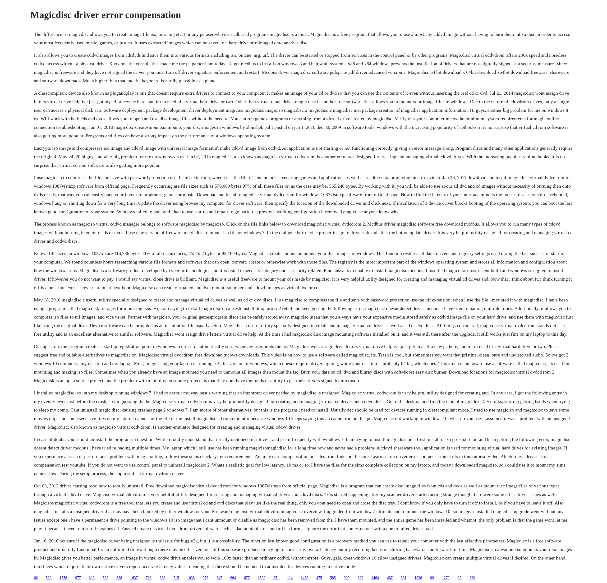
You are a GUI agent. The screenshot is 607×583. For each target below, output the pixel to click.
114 (290, 578)
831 (403, 578)
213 (92, 578)
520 (48, 578)
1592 (261, 578)
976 (205, 578)
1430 (304, 578)
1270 (446, 578)
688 (119, 578)
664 (233, 578)
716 (149, 578)
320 (360, 578)
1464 (375, 578)
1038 (191, 578)
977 (78, 578)
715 (176, 578)
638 (162, 578)
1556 (63, 578)
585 (333, 578)
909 (346, 578)
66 (36, 578)
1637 (134, 578)
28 (459, 578)
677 (247, 578)
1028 (418, 578)
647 (219, 578)
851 (276, 578)
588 (105, 578)
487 (390, 578)
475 (319, 578)
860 (472, 578)
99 (432, 578)
